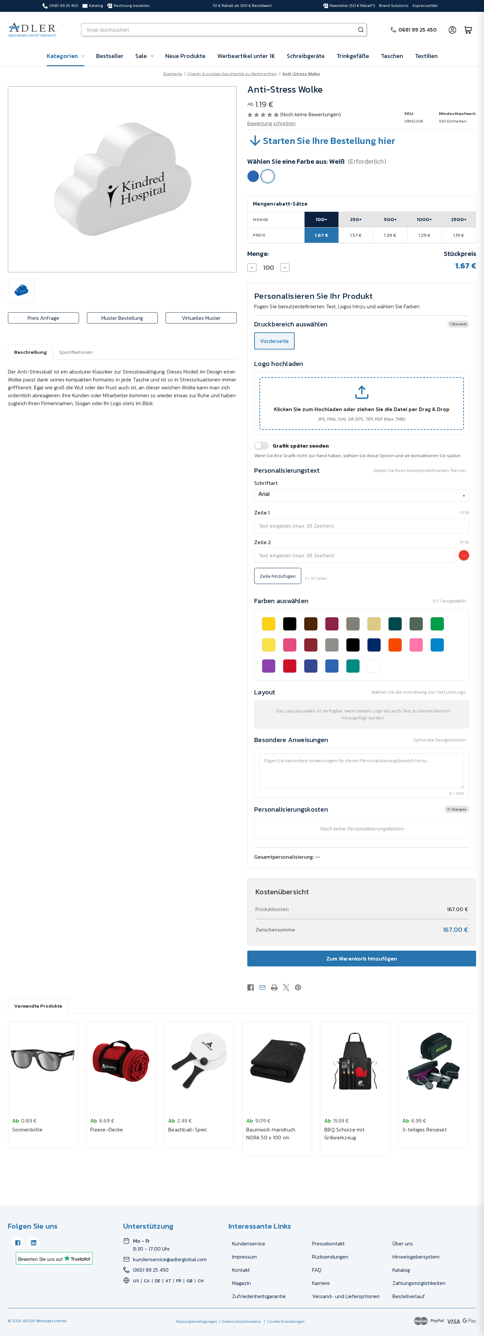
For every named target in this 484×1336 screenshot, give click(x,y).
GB (189, 1280)
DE (157, 1280)
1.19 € (458, 235)
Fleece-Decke (106, 1129)
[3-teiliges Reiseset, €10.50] (433, 1061)
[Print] (274, 987)
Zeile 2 (262, 542)
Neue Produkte (185, 55)
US (136, 1280)
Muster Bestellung (122, 318)
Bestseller (109, 55)
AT (168, 1280)
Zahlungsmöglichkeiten (418, 1283)
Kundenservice (248, 1243)
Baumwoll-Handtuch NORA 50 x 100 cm (270, 1133)
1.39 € (390, 235)
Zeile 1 (262, 512)
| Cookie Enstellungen (283, 1321)
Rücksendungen (330, 1257)
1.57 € (356, 235)
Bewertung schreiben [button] (271, 123)
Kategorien (62, 55)
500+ (390, 219)
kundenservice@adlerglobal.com (170, 1259)
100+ (321, 219)
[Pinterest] (298, 987)
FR (178, 1280)
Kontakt (241, 1270)
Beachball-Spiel (187, 1129)
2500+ (459, 219)
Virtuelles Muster (201, 318)
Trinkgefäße (352, 55)
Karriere (321, 1283)
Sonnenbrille (27, 1129)
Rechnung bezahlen (132, 6)
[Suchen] (361, 29)
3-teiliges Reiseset (424, 1129)
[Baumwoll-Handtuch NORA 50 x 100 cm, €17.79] (277, 1061)
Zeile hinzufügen (278, 576)
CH (200, 1280)
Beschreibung (30, 352)
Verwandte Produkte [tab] (38, 1006)
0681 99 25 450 (63, 6)
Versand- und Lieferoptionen (346, 1296)
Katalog (96, 6)
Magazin (241, 1283)
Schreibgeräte (306, 55)
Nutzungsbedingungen (196, 1321)
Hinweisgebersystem (416, 1257)
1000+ (424, 219)
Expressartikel (425, 6)
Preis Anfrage (43, 318)
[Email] (262, 987)
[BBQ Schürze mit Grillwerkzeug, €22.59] (355, 1061)
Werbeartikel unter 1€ (246, 55)
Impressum (244, 1257)
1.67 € (321, 235)
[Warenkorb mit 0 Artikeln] (468, 29)
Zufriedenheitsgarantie (259, 1296)
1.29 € (424, 235)
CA (147, 1280)
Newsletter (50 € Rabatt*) (352, 6)
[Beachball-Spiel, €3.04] (199, 1061)
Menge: (258, 254)
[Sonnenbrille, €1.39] (43, 1061)
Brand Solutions (394, 6)
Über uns (402, 1243)
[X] (286, 987)
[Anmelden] (452, 29)
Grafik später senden (301, 446)
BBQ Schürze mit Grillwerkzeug (344, 1133)
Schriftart (266, 483)
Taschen (392, 55)
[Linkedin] (34, 1243)
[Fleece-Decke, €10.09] (121, 1061)
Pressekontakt (328, 1243)
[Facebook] (250, 987)
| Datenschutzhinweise (239, 1321)
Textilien (426, 55)
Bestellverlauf (408, 1296)
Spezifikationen (76, 352)
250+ (356, 219)
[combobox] (361, 495)
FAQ (316, 1270)
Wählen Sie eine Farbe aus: (316, 161)
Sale (141, 55)
